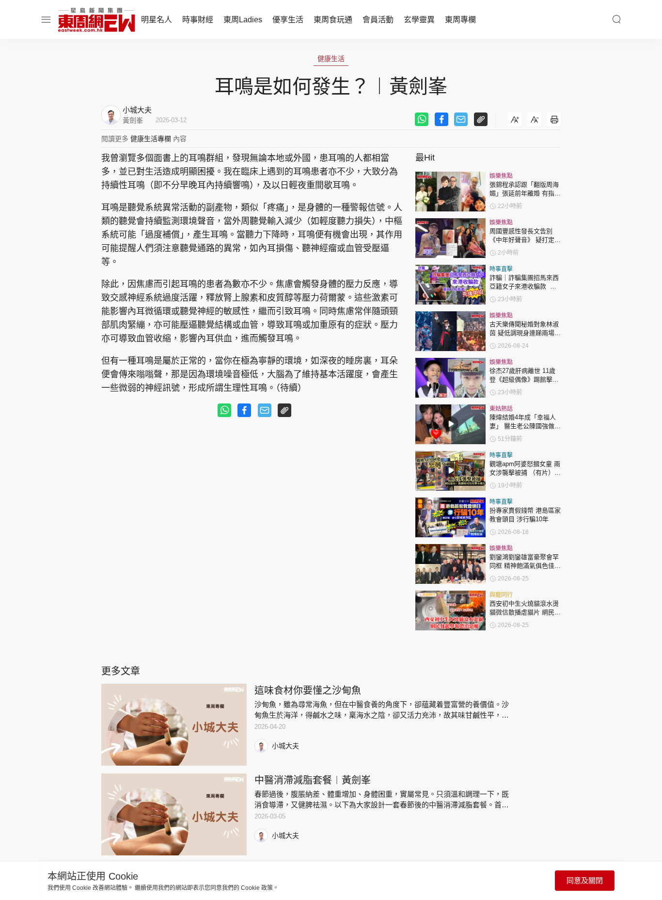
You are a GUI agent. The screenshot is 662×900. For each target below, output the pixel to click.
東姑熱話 (501, 408)
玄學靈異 (419, 20)
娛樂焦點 (501, 176)
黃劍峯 (133, 120)
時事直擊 (501, 269)
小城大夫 (285, 746)
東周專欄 (460, 20)
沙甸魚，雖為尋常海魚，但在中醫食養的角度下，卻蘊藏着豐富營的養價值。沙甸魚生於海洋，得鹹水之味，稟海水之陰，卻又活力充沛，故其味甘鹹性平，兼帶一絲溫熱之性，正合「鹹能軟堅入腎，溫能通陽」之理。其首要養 (381, 715)
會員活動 (378, 20)
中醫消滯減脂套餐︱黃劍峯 (312, 780)
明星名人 (156, 20)
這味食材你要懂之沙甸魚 (307, 690)
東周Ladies (242, 20)
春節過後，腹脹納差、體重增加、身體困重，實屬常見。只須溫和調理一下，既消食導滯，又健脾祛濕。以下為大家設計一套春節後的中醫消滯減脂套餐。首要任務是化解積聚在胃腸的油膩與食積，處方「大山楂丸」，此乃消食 (381, 805)
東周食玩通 (333, 20)
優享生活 (287, 20)
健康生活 (331, 59)
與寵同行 (501, 595)
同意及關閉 (585, 880)
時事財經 (197, 20)
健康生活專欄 (150, 139)
